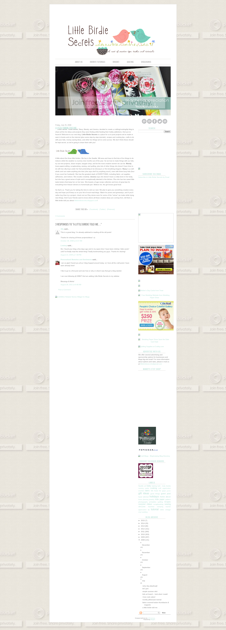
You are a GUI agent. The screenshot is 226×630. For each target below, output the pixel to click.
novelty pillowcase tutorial (151, 600)
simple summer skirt (149, 591)
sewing (168, 504)
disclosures (146, 61)
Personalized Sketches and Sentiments (76, 259)
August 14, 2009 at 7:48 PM (71, 255)
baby (149, 486)
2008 (143, 540)
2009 (143, 537)
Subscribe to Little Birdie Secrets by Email (153, 177)
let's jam (145, 589)
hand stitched (143, 497)
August (144, 575)
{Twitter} (102, 209)
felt (152, 491)
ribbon (149, 504)
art (145, 486)
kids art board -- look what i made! (155, 594)
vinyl (139, 512)
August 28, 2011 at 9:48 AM (71, 285)
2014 (143, 523)
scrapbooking (158, 504)
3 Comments (60, 216)
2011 (143, 531)
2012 (143, 529)
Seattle (140, 486)
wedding (144, 512)
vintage (168, 510)
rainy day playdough (149, 586)
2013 (143, 526)
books (168, 486)
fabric (147, 491)
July (143, 581)
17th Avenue (151, 618)
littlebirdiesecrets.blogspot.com (85, 200)
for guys (162, 491)
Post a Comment (64, 290)
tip (149, 510)
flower (156, 491)
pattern (168, 499)
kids (157, 499)
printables (152, 502)
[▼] (156, 579)
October (145, 560)
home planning (143, 499)
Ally (62, 229)
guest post (166, 493)
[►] (156, 542)
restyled (141, 504)
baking (154, 486)
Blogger (153, 619)
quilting (130, 61)
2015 (143, 520)
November (146, 552)
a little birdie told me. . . (151, 607)
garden (169, 491)
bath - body (161, 486)
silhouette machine (146, 507)
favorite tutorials (97, 61)
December (146, 545)
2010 (143, 534)
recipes (167, 502)
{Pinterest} (111, 209)
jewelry (151, 499)
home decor (165, 497)
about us (78, 61)
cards (147, 488)
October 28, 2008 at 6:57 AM (71, 241)
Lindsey (64, 245)
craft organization (164, 488)
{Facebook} (93, 209)
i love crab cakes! (148, 597)
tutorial (155, 509)
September (146, 567)
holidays (154, 496)
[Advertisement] (113, 12)
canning (141, 488)
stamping (160, 507)
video (162, 510)
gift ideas (143, 493)
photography (143, 502)
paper (162, 499)
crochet (116, 61)
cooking (153, 488)
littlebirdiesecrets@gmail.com (151, 364)
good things (155, 494)
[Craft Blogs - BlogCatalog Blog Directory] (154, 456)
